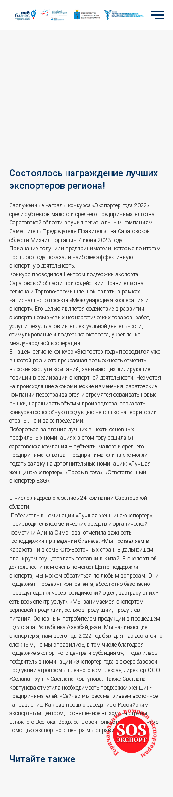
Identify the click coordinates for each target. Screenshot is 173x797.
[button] (131, 734)
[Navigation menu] (157, 15)
